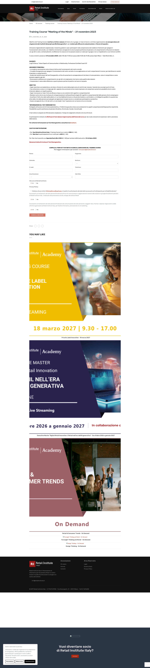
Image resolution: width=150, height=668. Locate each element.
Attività (63, 566)
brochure (73, 123)
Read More (75, 289)
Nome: (31, 153)
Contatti (63, 569)
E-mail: (31, 167)
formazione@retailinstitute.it (87, 149)
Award (100, 8)
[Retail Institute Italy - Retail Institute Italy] (41, 9)
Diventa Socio (75, 2)
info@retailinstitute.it (37, 2)
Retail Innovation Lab (110, 8)
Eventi (74, 8)
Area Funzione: (34, 174)
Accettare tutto (30, 661)
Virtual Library (102, 2)
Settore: (77, 160)
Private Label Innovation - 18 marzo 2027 (76, 337)
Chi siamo (63, 564)
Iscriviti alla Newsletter (89, 2)
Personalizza (9, 661)
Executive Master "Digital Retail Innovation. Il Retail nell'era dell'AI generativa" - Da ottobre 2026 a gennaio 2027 (76, 435)
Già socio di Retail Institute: (37, 181)
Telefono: (78, 167)
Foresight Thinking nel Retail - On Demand (75, 540)
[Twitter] (39, 226)
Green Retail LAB (92, 8)
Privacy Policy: (33, 187)
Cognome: (78, 153)
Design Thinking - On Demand (76, 546)
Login (67, 2)
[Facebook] (35, 226)
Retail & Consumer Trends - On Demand (75, 533)
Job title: (78, 174)
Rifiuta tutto (19, 661)
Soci (34, 132)
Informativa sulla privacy (54, 191)
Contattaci (75, 656)
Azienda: (32, 160)
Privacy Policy (88, 569)
